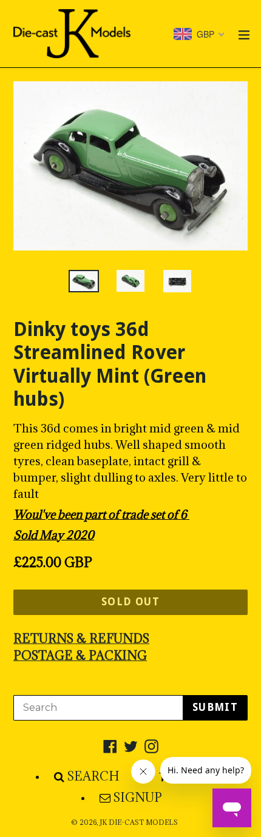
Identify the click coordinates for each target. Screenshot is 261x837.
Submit (215, 707)
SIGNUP (138, 797)
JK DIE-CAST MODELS (139, 822)
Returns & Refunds (81, 639)
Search (93, 776)
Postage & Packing (80, 656)
